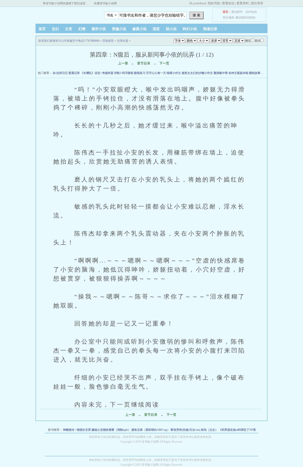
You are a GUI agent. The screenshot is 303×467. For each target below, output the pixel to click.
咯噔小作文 (174, 73)
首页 (42, 29)
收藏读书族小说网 (105, 3)
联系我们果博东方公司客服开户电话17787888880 (65, 14)
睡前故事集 (256, 73)
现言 (156, 29)
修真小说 (139, 29)
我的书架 (214, 3)
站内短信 (251, 12)
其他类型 (108, 40)
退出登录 (257, 3)
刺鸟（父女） (210, 429)
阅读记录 (210, 29)
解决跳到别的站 (246, 17)
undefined (199, 3)
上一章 (123, 63)
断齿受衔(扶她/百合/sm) (186, 429)
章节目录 (143, 63)
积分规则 (228, 17)
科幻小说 (190, 29)
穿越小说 (119, 29)
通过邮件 (237, 12)
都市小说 (99, 29)
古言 (68, 29)
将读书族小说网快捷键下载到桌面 (64, 3)
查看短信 (228, 3)
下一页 (164, 63)
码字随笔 (128, 73)
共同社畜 (122, 40)
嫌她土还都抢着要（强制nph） (111, 429)
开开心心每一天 (156, 73)
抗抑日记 (62, 73)
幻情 (81, 29)
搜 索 (196, 15)
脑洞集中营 (221, 73)
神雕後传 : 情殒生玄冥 (77, 429)
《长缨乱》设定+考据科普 (97, 73)
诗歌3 (118, 73)
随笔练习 (140, 73)
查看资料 (242, 3)
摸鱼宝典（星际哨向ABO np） (151, 429)
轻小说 (171, 29)
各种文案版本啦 (238, 73)
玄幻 (55, 29)
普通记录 (74, 73)
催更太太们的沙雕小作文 (198, 73)
